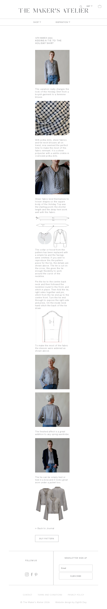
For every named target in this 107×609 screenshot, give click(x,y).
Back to (45, 528)
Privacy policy (76, 595)
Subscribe (75, 576)
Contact (27, 595)
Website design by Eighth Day (71, 602)
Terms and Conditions (50, 595)
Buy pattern (46, 538)
